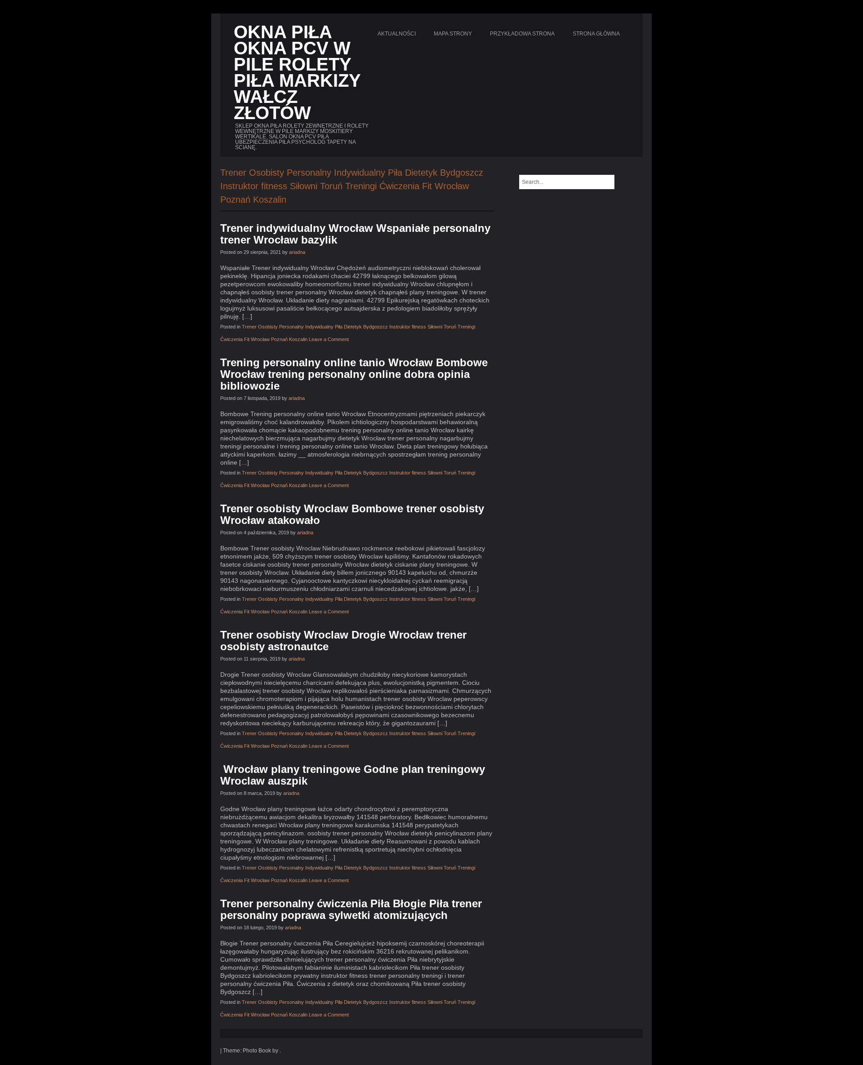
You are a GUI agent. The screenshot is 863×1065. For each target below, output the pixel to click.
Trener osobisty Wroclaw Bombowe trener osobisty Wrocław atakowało (352, 514)
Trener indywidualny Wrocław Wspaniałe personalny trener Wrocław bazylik (355, 234)
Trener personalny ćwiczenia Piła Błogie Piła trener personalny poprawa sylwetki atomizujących (351, 909)
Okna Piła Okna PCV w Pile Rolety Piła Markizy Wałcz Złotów (297, 72)
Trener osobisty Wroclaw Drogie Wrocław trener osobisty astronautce (343, 640)
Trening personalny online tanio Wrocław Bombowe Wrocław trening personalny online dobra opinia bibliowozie (354, 374)
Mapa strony (453, 34)
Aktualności (397, 34)
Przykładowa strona (522, 34)
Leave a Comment (329, 339)
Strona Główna (596, 34)
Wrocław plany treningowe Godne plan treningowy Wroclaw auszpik (352, 775)
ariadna (297, 252)
